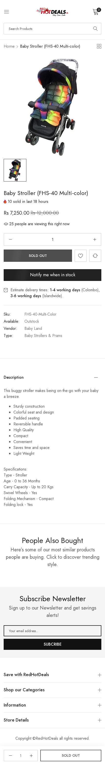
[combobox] (52, 28)
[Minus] (10, 239)
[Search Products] (95, 28)
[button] (80, 256)
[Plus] (94, 239)
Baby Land (33, 328)
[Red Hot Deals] (52, 11)
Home (9, 46)
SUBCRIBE (53, 644)
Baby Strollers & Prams (43, 335)
